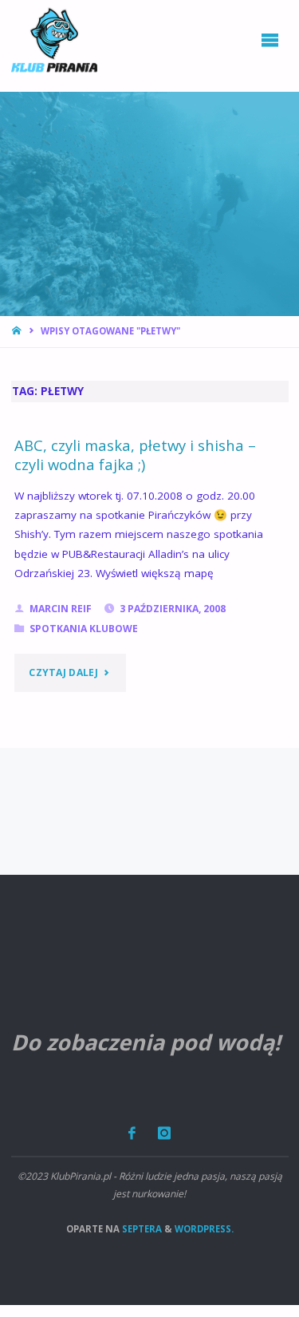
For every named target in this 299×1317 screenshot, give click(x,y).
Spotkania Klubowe (84, 628)
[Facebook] (132, 1133)
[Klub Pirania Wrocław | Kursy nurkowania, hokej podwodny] (54, 40)
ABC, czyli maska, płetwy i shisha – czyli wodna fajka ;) (135, 454)
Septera (141, 1229)
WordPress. (204, 1229)
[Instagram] (163, 1133)
